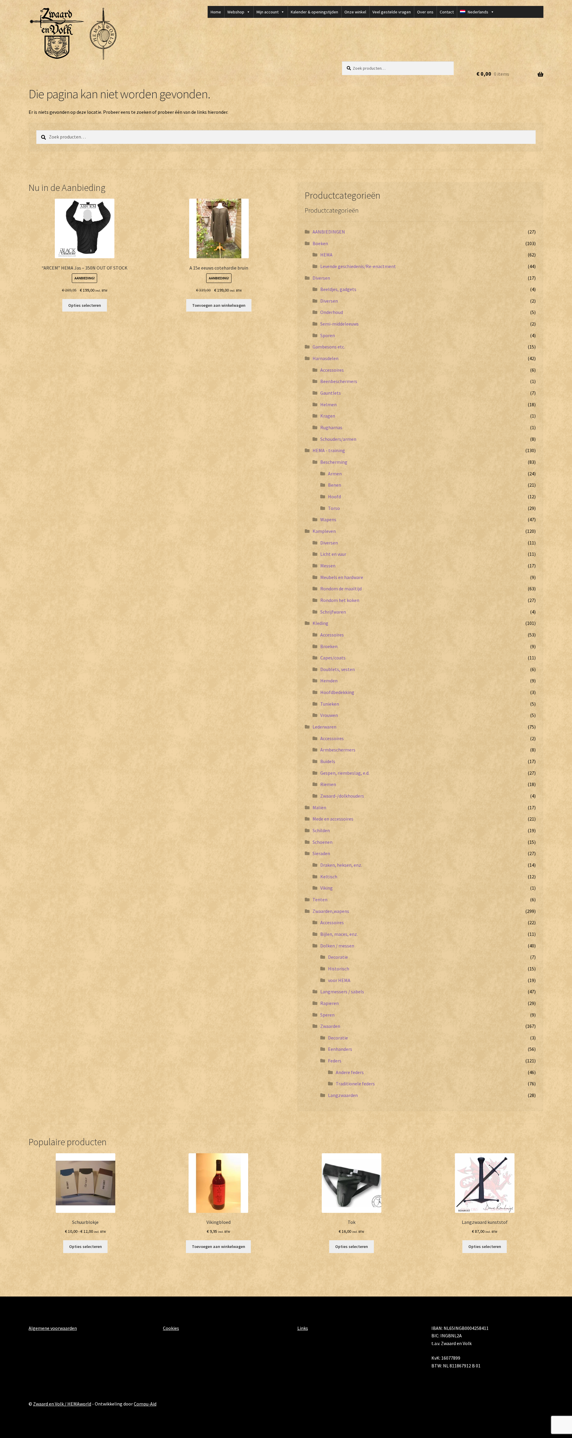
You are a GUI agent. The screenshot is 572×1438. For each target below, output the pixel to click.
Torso (334, 508)
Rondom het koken (339, 600)
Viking (326, 888)
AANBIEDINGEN (329, 232)
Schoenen (322, 842)
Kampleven (324, 531)
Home (216, 12)
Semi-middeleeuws (339, 324)
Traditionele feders (355, 1084)
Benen (334, 485)
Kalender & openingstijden (314, 12)
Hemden (329, 681)
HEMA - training (329, 450)
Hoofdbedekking (337, 692)
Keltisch (328, 877)
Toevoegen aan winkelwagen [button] (218, 305)
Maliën (319, 807)
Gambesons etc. (329, 347)
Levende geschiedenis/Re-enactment (358, 266)
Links (302, 1328)
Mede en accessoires (333, 819)
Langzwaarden (343, 1095)
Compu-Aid (145, 1404)
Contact (447, 12)
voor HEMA (339, 980)
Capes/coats (333, 658)
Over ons (425, 12)
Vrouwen (329, 715)
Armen (335, 474)
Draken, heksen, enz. (341, 865)
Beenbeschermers (338, 381)
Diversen (321, 278)
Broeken (329, 646)
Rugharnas (331, 427)
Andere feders (350, 1072)
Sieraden (321, 853)
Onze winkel (355, 12)
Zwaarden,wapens (331, 911)
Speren (327, 1015)
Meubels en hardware (341, 577)
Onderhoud (331, 312)
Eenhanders (340, 1049)
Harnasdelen (325, 358)
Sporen (327, 335)
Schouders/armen (338, 439)
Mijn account (268, 12)
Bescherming (333, 462)
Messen (327, 566)
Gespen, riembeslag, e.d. (344, 773)
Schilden (321, 830)
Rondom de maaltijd (341, 589)
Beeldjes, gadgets (338, 289)
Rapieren (329, 1003)
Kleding (320, 623)
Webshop (235, 12)
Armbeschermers (337, 750)
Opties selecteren (84, 305)
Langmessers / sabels (342, 992)
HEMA (326, 255)
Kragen (327, 416)
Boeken (320, 243)
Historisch (338, 969)
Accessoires (332, 370)
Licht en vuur (333, 554)
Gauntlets (330, 393)
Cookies (171, 1328)
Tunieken (329, 704)
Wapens (328, 519)
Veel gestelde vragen (391, 12)
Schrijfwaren (333, 612)
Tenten (320, 899)
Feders (334, 1061)
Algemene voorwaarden (53, 1328)
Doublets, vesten (337, 669)
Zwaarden (330, 1026)
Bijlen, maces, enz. (339, 934)
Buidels (327, 761)
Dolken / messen (337, 946)
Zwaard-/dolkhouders (342, 796)
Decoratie (338, 957)
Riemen (328, 784)
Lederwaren (324, 727)
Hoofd (334, 496)
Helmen (328, 404)
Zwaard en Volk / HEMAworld (62, 1404)
